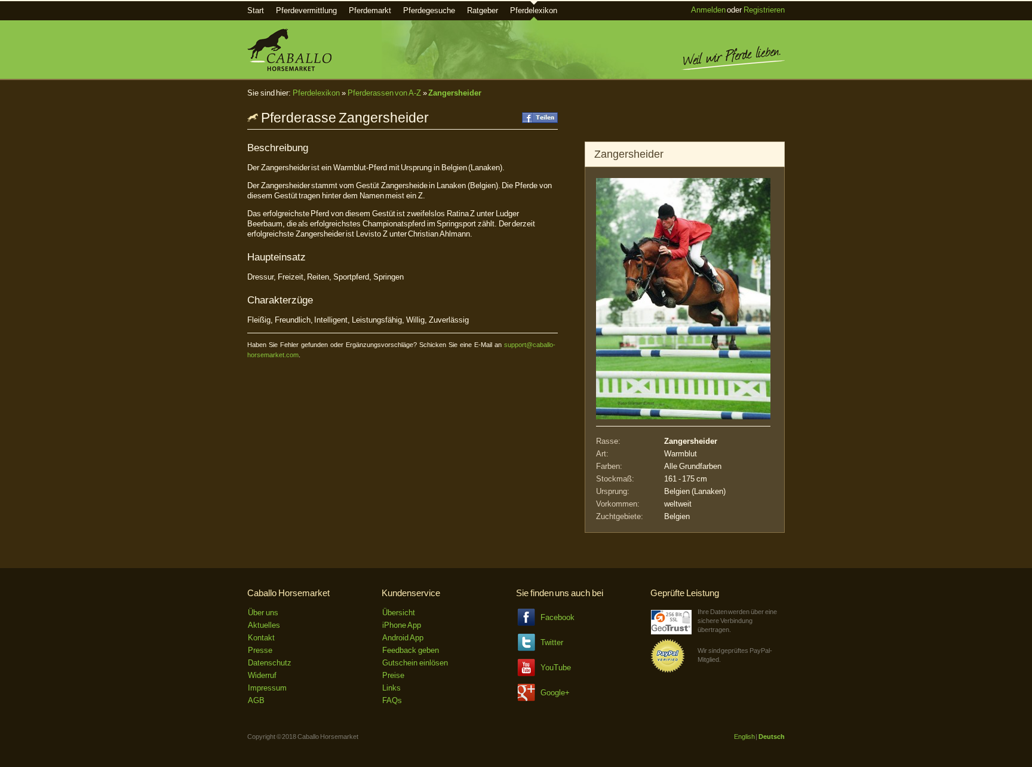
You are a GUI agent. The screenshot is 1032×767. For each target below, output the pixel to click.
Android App (402, 637)
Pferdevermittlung (306, 10)
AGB (256, 700)
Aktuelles (264, 625)
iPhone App (401, 625)
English (744, 736)
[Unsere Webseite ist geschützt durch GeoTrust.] (671, 631)
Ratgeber (482, 10)
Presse (260, 650)
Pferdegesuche (429, 10)
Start (255, 10)
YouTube (555, 667)
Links (391, 687)
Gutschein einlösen (415, 662)
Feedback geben (410, 650)
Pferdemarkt (370, 10)
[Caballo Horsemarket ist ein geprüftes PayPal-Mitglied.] (667, 670)
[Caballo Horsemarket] (289, 68)
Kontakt (261, 637)
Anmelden (708, 9)
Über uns (263, 612)
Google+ (555, 692)
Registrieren (764, 9)
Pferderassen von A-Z (384, 92)
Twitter (551, 642)
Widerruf (262, 675)
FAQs (392, 700)
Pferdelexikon (533, 10)
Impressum (267, 687)
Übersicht (398, 612)
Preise (393, 675)
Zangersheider (454, 92)
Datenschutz (269, 662)
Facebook (557, 617)
